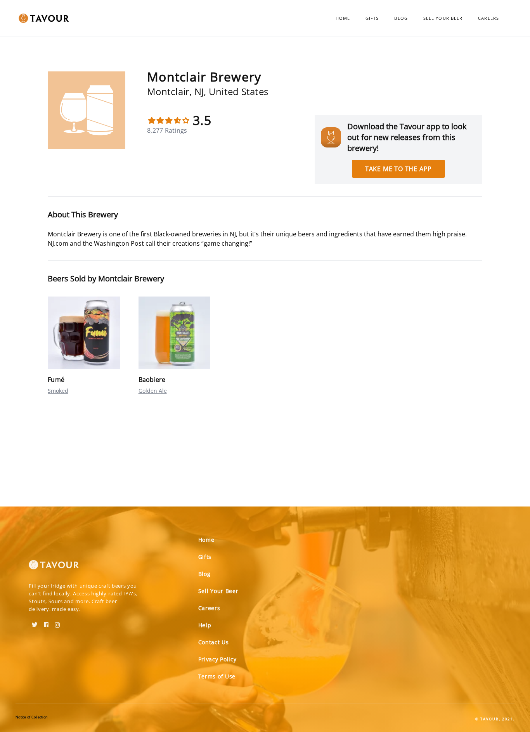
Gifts (372, 18)
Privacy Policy (217, 659)
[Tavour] (54, 568)
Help (204, 625)
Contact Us (213, 642)
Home (343, 18)
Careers (488, 18)
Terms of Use (217, 676)
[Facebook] (46, 622)
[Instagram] (57, 622)
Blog (400, 18)
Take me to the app (398, 169)
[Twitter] (35, 622)
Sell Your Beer (442, 18)
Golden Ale (153, 390)
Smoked (58, 390)
